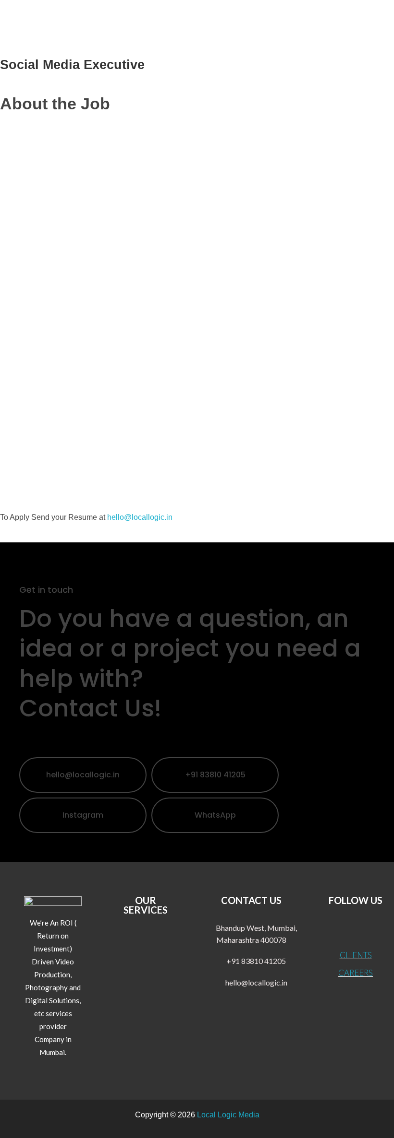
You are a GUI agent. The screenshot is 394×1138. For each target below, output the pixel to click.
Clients (356, 955)
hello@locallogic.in (139, 517)
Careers (355, 973)
